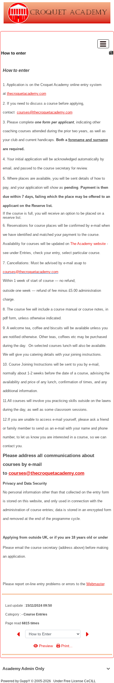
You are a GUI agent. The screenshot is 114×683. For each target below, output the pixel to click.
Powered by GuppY (16, 681)
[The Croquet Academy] (57, 12)
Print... (66, 646)
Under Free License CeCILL (75, 681)
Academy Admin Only (56, 668)
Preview (46, 646)
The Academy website (88, 244)
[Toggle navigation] (103, 43)
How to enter (13, 53)
